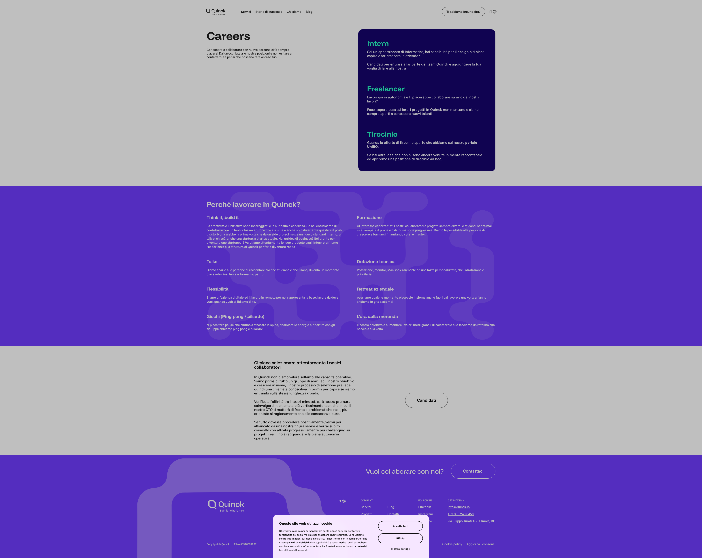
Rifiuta (400, 538)
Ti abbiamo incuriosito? (463, 12)
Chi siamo (294, 12)
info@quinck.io (459, 507)
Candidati (426, 400)
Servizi (246, 12)
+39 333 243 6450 (461, 514)
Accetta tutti (400, 526)
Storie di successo (268, 12)
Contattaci (473, 471)
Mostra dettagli (400, 548)
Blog (309, 12)
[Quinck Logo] (215, 11)
